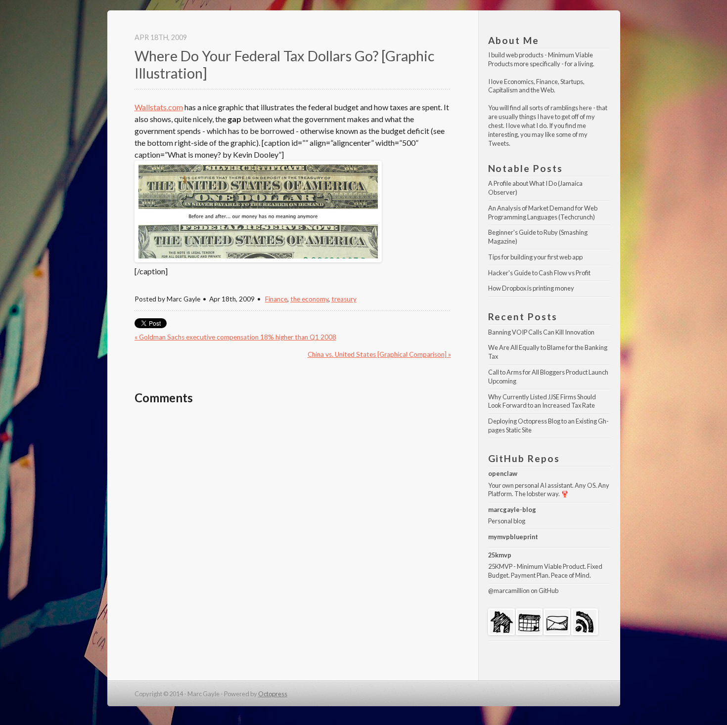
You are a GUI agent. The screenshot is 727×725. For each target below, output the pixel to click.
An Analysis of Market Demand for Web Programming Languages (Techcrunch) (543, 212)
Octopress (272, 694)
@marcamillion (509, 591)
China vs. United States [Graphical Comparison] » (379, 354)
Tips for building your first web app (535, 257)
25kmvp (499, 555)
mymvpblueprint (513, 537)
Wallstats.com (159, 107)
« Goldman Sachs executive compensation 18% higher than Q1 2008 (235, 337)
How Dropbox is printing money (531, 288)
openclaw (502, 473)
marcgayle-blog (512, 509)
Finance (276, 299)
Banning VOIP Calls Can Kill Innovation (541, 332)
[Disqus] (293, 540)
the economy (309, 299)
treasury (344, 299)
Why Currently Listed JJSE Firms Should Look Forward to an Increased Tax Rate (542, 401)
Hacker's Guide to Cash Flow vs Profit (539, 273)
